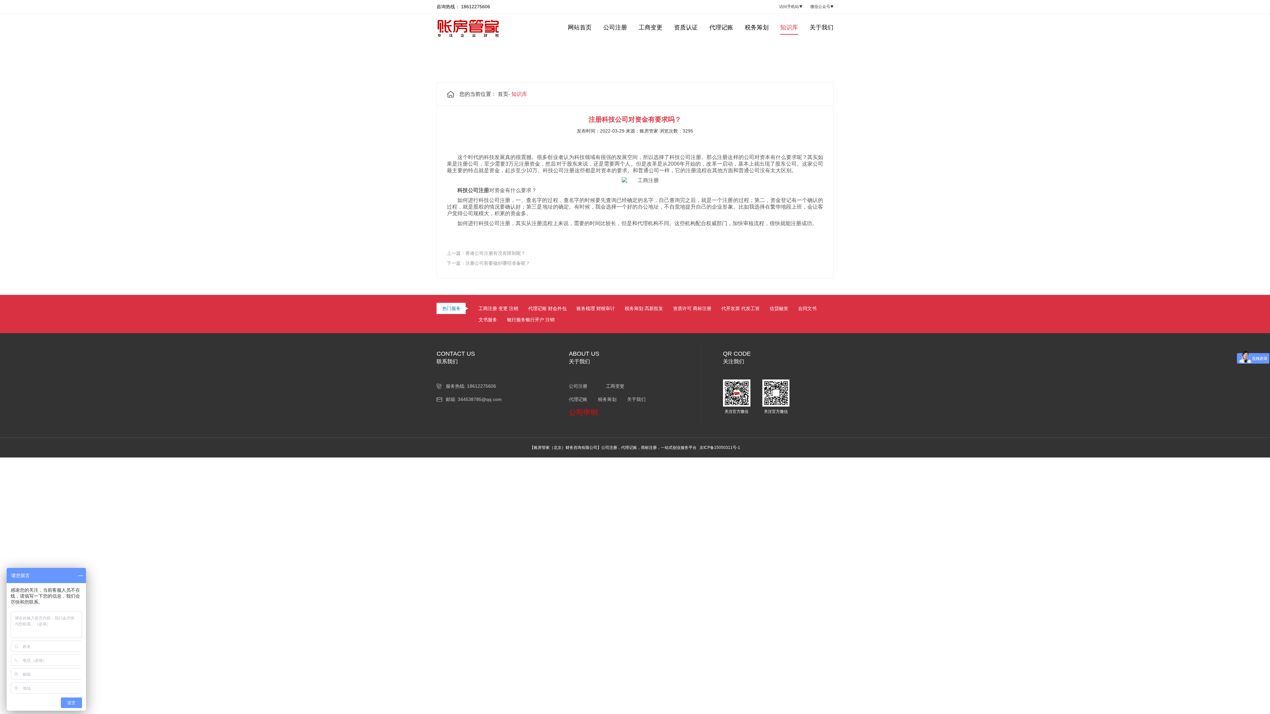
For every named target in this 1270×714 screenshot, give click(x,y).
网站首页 (580, 27)
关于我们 (821, 27)
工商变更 (650, 27)
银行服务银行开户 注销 (531, 319)
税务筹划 (757, 27)
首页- (504, 94)
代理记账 (721, 27)
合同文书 (807, 308)
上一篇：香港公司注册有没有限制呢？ (486, 253)
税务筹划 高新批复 (644, 308)
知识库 (789, 27)
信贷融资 (779, 308)
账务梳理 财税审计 (595, 308)
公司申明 (583, 412)
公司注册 (615, 27)
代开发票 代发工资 (740, 308)
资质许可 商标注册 (692, 308)
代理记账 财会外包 (547, 308)
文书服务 (488, 319)
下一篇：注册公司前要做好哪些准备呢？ (488, 263)
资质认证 (686, 27)
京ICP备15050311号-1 (719, 447)
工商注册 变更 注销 (498, 308)
